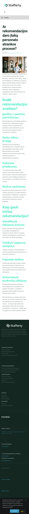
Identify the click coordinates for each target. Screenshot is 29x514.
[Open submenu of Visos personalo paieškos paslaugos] (27, 355)
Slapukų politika (5, 491)
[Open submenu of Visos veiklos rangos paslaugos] (27, 372)
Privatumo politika (5, 479)
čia (25, 500)
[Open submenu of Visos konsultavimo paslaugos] (27, 382)
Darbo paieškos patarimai (15, 53)
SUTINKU (14, 511)
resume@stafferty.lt (5, 460)
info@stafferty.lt (5, 456)
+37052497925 (4, 446)
